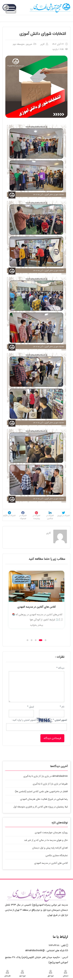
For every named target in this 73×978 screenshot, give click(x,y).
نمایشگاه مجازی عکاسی (56, 855)
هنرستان (7, 976)
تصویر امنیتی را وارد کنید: (24, 720)
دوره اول (51, 976)
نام (62, 707)
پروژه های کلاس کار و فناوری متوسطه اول (33, 807)
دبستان (65, 976)
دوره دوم (22, 976)
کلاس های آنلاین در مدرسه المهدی (36, 607)
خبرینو (29, 44)
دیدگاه (60, 668)
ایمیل (30, 707)
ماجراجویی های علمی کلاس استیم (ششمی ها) (37, 791)
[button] (27, 640)
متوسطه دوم (18, 44)
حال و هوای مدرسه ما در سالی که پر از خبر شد (46, 840)
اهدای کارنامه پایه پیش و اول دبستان (50, 848)
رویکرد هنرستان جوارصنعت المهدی (51, 832)
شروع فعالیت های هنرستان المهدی (36, 799)
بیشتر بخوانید (36, 625)
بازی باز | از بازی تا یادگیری (36, 776)
